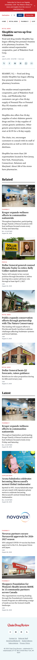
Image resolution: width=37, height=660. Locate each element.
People (4, 262)
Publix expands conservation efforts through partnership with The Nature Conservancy (17, 320)
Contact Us (13, 638)
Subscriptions (13, 643)
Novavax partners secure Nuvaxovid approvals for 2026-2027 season (18, 536)
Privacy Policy (25, 643)
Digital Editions (27, 641)
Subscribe (29, 15)
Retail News (13, 21)
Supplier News (7, 475)
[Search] (14, 15)
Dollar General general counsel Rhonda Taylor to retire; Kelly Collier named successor (18, 267)
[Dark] (12, 15)
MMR (20, 15)
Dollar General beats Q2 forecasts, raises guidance (16, 372)
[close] (34, 5)
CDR (3, 56)
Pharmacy (25, 21)
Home (4, 21)
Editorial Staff (23, 638)
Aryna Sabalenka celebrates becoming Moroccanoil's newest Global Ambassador (16, 481)
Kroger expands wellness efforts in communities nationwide (15, 215)
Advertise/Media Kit (13, 641)
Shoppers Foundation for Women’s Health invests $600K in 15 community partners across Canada (18, 588)
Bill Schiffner (7, 231)
